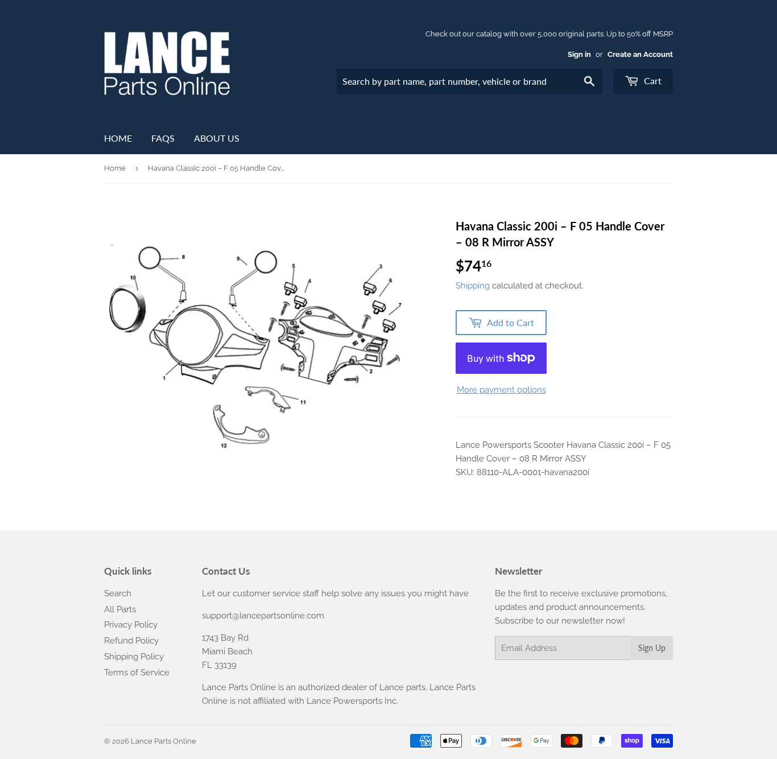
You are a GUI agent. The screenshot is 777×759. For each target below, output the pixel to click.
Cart (652, 80)
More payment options (501, 390)
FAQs (163, 138)
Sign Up (652, 648)
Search (117, 593)
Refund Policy (131, 641)
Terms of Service (137, 672)
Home (118, 138)
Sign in (579, 54)
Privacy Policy (131, 625)
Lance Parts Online (163, 741)
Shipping (473, 285)
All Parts (120, 609)
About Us (216, 138)
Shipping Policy (134, 656)
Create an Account (640, 54)
